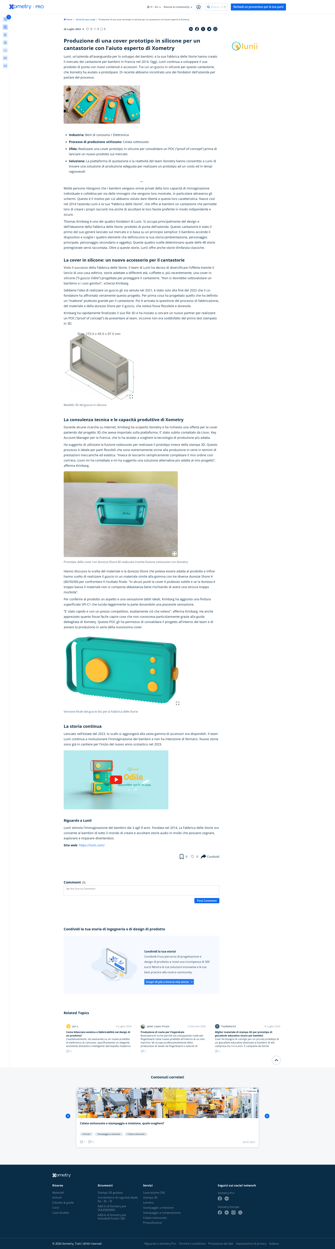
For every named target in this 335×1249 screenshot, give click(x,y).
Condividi (213, 857)
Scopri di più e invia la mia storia (167, 982)
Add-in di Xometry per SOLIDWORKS (112, 1208)
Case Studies (60, 1213)
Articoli (57, 1198)
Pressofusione (152, 1223)
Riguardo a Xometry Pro (160, 1244)
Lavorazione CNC (154, 1193)
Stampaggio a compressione (162, 1213)
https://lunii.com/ (92, 845)
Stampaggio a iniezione (158, 1208)
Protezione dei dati (220, 1244)
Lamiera (148, 1202)
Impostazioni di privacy (251, 1244)
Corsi (55, 1208)
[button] (102, 29)
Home (69, 19)
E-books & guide (63, 1202)
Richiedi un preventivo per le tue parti (258, 7)
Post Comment (207, 901)
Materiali (58, 1193)
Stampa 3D (150, 1198)
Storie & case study (85, 19)
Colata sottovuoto (155, 1218)
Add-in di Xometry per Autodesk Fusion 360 (112, 1217)
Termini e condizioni (192, 1244)
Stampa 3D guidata (110, 1193)
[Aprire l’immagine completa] (131, 397)
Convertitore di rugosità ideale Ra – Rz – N (118, 1199)
